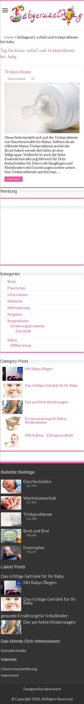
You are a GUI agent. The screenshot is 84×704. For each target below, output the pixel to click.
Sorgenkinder (18, 320)
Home (8, 37)
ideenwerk (52, 689)
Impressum (10, 675)
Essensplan (33, 547)
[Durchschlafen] (11, 487)
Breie (11, 281)
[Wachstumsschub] (11, 503)
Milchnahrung (18, 307)
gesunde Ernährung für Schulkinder (34, 615)
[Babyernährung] (42, 14)
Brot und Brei (36, 530)
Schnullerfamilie (13, 650)
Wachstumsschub (39, 497)
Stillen (12, 340)
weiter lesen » (13, 179)
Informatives (16, 79)
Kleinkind (14, 301)
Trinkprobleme (17, 72)
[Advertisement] (42, 237)
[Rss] (42, 693)
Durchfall (23, 331)
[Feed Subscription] (82, 63)
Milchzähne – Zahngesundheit (49, 435)
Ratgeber (15, 314)
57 (33, 79)
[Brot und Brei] (11, 536)
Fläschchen (16, 288)
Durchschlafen (37, 481)
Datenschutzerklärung (19, 668)
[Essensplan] (11, 553)
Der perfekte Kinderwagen (46, 402)
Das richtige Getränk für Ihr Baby (51, 385)
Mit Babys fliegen (39, 368)
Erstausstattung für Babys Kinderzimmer (46, 420)
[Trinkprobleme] (11, 519)
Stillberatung (20, 345)
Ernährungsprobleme (27, 326)
